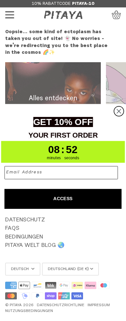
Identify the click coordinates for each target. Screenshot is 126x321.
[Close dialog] (119, 111)
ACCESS (63, 198)
